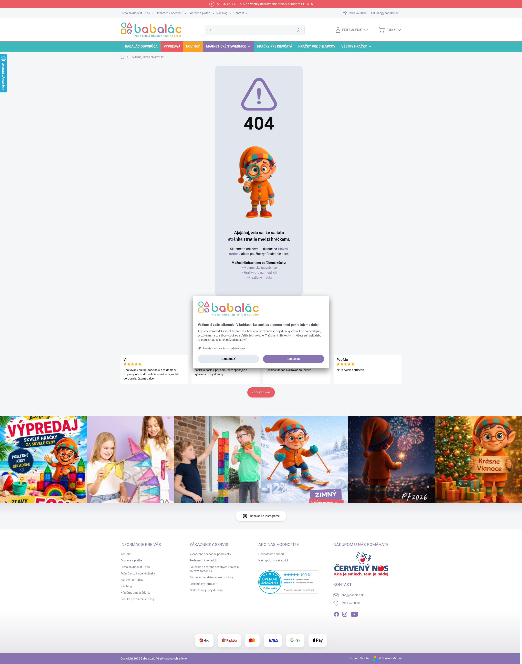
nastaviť (241, 339)
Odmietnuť (228, 359)
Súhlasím (294, 359)
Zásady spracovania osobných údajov (224, 348)
